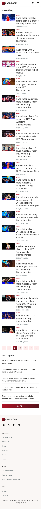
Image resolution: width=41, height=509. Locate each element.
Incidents (5, 459)
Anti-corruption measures (11, 479)
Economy (5, 446)
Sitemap (5, 491)
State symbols (7, 475)
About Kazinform (8, 471)
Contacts (5, 495)
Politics (4, 442)
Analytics (5, 450)
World (4, 454)
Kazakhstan (6, 437)
